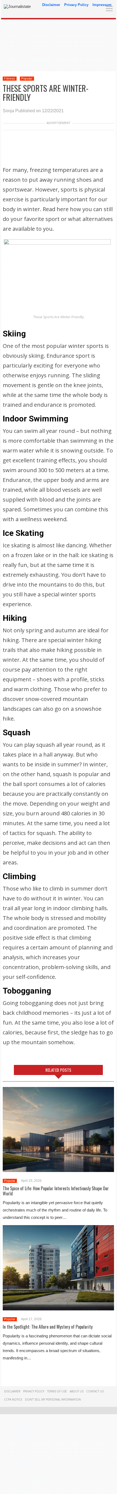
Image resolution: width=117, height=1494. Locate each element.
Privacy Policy (76, 5)
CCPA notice (13, 1399)
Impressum (102, 5)
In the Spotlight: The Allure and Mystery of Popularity (48, 1326)
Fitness (9, 78)
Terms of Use (57, 1391)
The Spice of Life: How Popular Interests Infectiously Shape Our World (56, 1191)
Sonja (8, 110)
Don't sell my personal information (53, 1399)
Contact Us (95, 1391)
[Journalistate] (17, 6)
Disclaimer (51, 5)
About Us (77, 1391)
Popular (27, 78)
